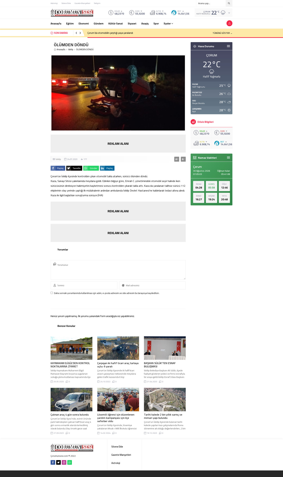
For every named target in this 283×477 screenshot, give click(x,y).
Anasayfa (61, 49)
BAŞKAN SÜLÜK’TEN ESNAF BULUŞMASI (160, 365)
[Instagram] (64, 462)
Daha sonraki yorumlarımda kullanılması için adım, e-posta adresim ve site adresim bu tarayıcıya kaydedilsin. (106, 293)
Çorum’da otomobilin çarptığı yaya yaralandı (110, 32)
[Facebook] (53, 462)
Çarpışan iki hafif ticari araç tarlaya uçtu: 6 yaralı (118, 365)
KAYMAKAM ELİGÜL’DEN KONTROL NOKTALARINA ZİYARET (70, 365)
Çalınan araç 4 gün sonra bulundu (70, 414)
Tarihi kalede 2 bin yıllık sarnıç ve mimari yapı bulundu (163, 416)
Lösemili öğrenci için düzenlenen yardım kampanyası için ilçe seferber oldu (115, 418)
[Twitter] (58, 462)
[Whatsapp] (69, 462)
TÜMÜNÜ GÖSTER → (222, 33)
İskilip (70, 49)
